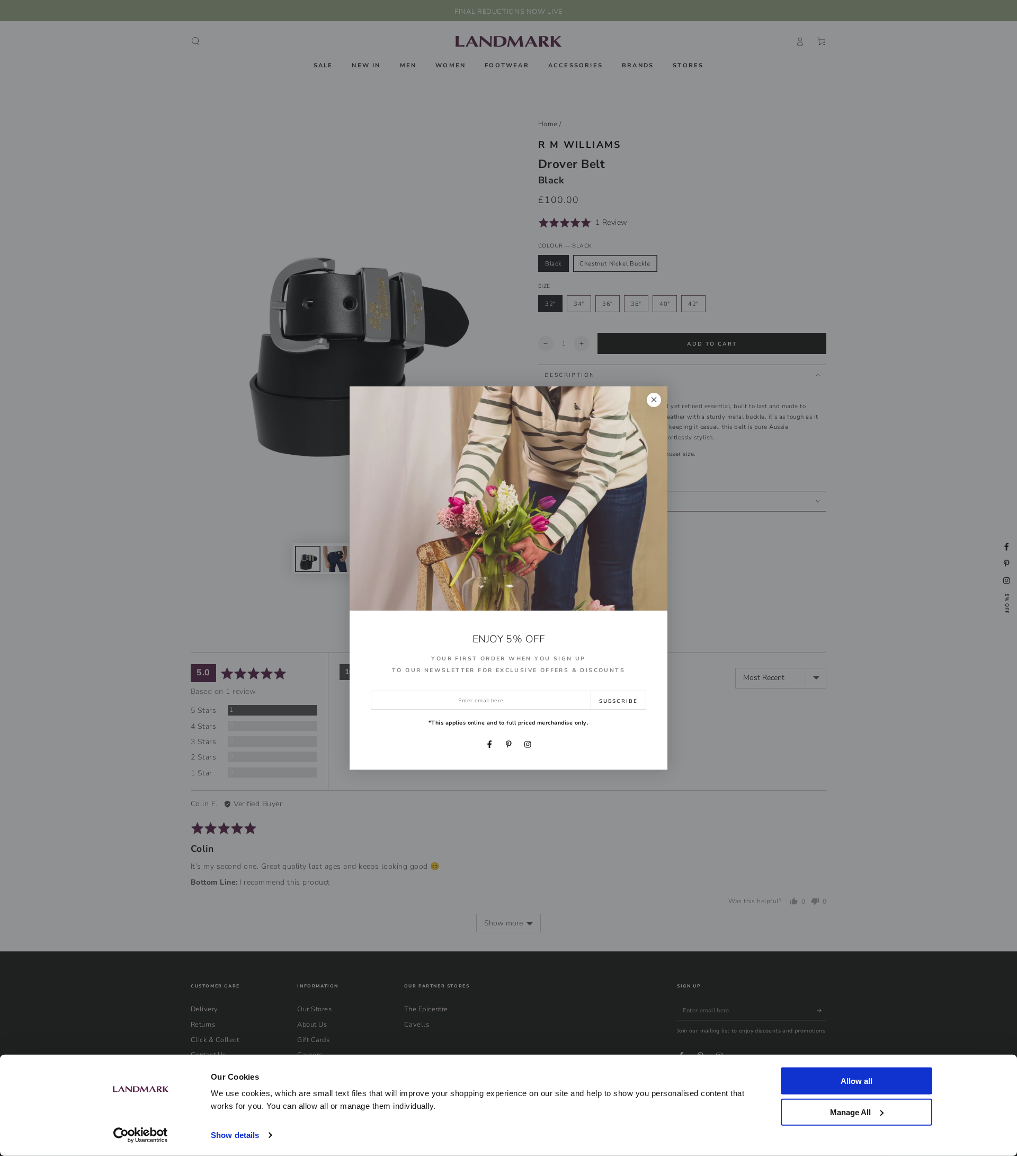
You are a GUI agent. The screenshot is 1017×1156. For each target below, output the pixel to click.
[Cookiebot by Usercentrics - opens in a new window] (140, 1135)
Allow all (856, 1081)
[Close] (654, 400)
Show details (235, 1135)
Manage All (850, 1111)
